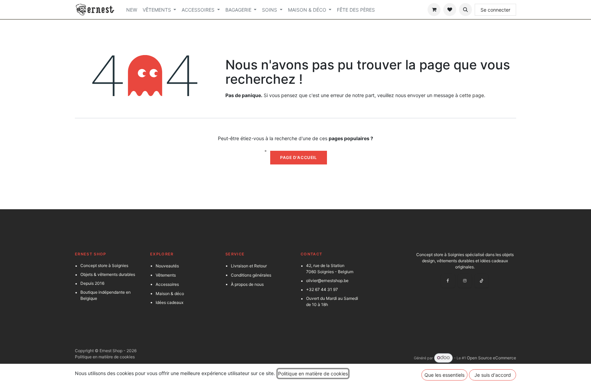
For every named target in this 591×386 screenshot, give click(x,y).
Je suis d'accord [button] (492, 375)
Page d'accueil (298, 157)
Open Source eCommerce (491, 357)
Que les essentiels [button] (444, 375)
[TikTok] (481, 281)
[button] (465, 9)
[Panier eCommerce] (434, 9)
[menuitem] (131, 9)
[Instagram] (465, 281)
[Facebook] (448, 281)
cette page (471, 95)
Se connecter (495, 10)
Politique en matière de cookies (105, 356)
